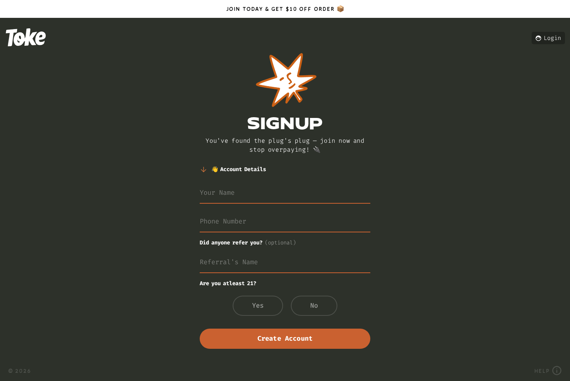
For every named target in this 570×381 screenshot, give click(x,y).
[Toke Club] (26, 51)
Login (552, 38)
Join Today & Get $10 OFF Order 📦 (285, 9)
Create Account (285, 338)
